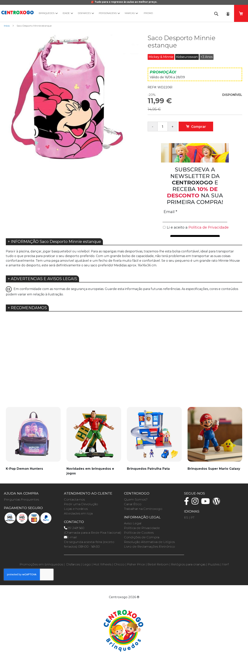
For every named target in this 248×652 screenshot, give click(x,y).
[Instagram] (196, 503)
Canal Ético (132, 504)
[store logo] (17, 12)
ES (186, 517)
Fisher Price (136, 564)
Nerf (225, 564)
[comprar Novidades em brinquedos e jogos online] (93, 436)
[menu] (122, 13)
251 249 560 (75, 528)
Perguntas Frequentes (21, 499)
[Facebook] (187, 503)
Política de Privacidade (142, 528)
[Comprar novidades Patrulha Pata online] (154, 436)
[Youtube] (206, 503)
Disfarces (73, 564)
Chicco (119, 564)
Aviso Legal (132, 523)
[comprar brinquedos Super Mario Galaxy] (215, 436)
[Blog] (217, 503)
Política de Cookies (139, 532)
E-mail (72, 537)
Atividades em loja (78, 513)
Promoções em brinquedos (41, 564)
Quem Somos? (135, 499)
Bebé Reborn (158, 564)
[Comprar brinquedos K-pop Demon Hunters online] (33, 436)
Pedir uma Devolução (81, 504)
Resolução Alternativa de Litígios (149, 542)
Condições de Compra (141, 537)
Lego (87, 564)
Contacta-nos (74, 499)
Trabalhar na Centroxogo (143, 509)
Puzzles (214, 564)
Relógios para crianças (188, 564)
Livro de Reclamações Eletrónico (149, 546)
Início (7, 25)
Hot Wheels (102, 564)
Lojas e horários (76, 509)
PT (193, 517)
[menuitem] (47, 13)
